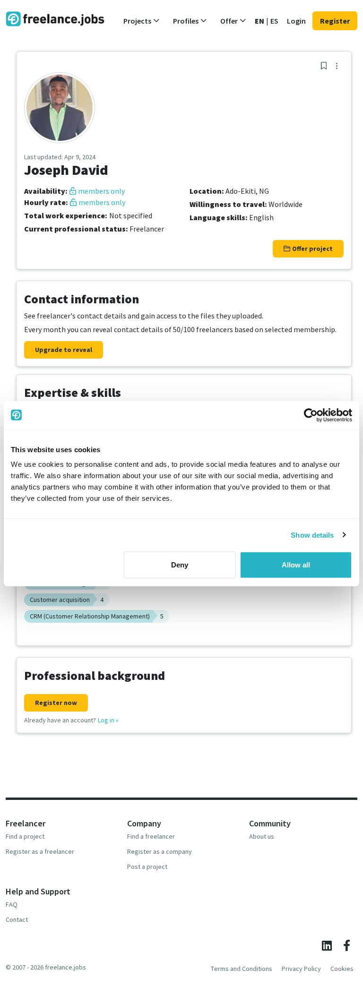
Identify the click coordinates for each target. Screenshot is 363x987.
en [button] (259, 21)
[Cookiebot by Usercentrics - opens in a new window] (310, 415)
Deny (179, 565)
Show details (312, 535)
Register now (56, 702)
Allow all (296, 565)
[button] (141, 20)
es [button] (274, 21)
